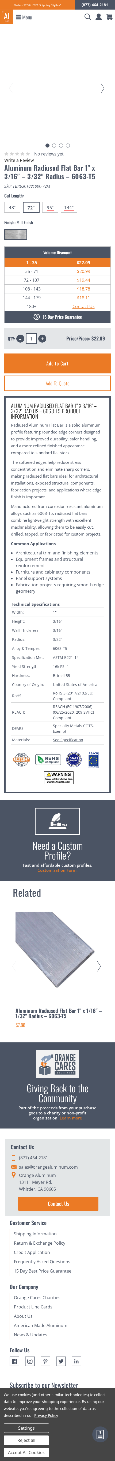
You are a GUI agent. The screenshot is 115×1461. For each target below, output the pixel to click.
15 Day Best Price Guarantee (42, 1271)
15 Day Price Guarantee (62, 317)
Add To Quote (58, 383)
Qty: (11, 338)
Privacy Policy (45, 1415)
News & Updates (30, 1335)
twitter (61, 1361)
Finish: (18, 222)
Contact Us (83, 306)
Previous (11, 83)
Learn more (71, 1118)
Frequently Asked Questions (42, 1262)
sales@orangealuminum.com (48, 1167)
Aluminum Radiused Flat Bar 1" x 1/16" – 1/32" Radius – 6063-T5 (59, 1013)
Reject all (26, 1440)
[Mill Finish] (15, 234)
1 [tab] (47, 146)
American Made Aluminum (40, 1325)
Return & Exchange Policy (39, 1243)
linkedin (76, 1361)
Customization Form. (57, 870)
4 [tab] (68, 146)
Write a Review (19, 160)
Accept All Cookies (26, 1452)
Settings (26, 1428)
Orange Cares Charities (37, 1297)
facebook (14, 1361)
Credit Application (32, 1252)
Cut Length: (14, 195)
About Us (23, 1316)
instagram (30, 1361)
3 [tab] (61, 146)
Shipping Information (35, 1234)
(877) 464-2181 (95, 4)
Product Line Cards (33, 1307)
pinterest (45, 1361)
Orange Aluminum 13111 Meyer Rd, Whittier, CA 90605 (37, 1182)
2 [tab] (54, 146)
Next (103, 83)
